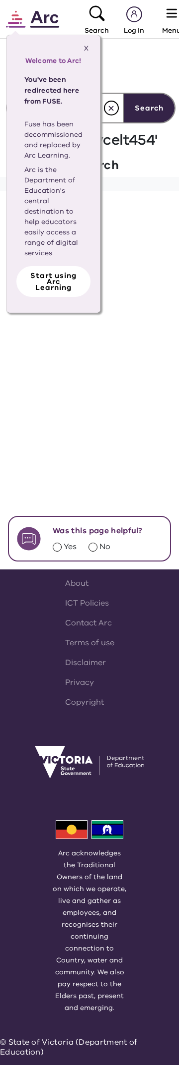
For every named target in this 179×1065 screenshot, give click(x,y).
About (77, 583)
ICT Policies (87, 603)
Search (149, 108)
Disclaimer (85, 662)
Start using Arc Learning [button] (53, 281)
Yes (70, 546)
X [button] (86, 48)
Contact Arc (88, 622)
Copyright (84, 702)
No (104, 546)
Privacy (79, 682)
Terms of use (89, 642)
